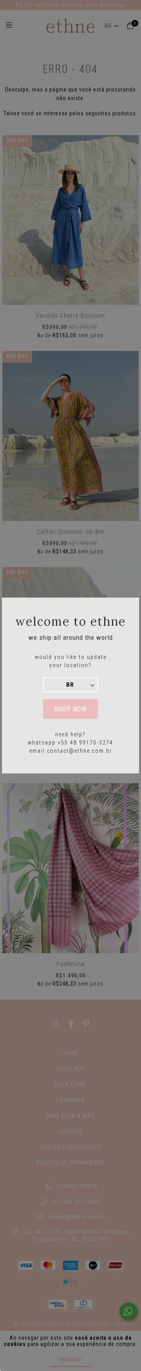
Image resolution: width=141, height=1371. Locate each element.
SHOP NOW (70, 709)
